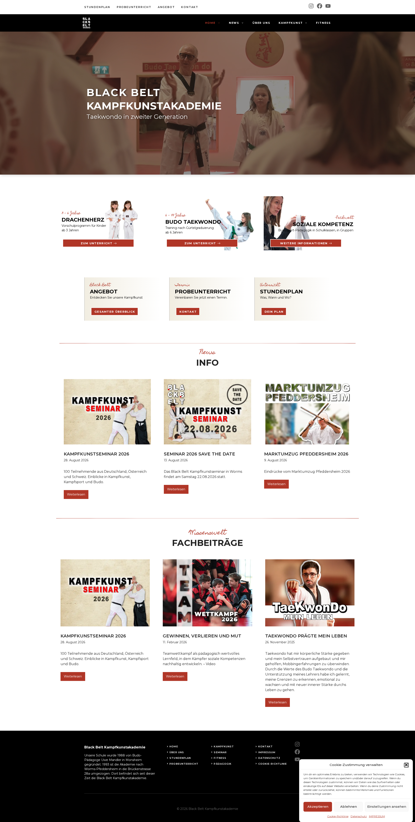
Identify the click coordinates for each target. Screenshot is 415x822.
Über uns (261, 22)
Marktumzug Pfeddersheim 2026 (306, 454)
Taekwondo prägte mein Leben (306, 636)
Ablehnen (348, 806)
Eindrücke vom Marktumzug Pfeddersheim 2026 (307, 472)
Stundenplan (97, 7)
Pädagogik (222, 763)
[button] (406, 765)
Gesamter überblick (114, 311)
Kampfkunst (291, 22)
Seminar (220, 752)
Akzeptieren (317, 806)
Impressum (267, 752)
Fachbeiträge (207, 542)
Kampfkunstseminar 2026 (96, 454)
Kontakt (188, 311)
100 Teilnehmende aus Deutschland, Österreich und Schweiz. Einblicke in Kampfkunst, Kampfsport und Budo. (105, 477)
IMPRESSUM (377, 816)
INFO (207, 362)
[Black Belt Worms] (86, 23)
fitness (220, 757)
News (234, 22)
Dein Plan (274, 311)
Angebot (166, 7)
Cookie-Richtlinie (337, 816)
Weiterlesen (76, 494)
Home (210, 22)
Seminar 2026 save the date (199, 454)
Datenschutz (359, 816)
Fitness (323, 22)
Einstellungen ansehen (386, 806)
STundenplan (180, 757)
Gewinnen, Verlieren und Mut (202, 636)
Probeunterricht (134, 7)
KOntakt (189, 7)
